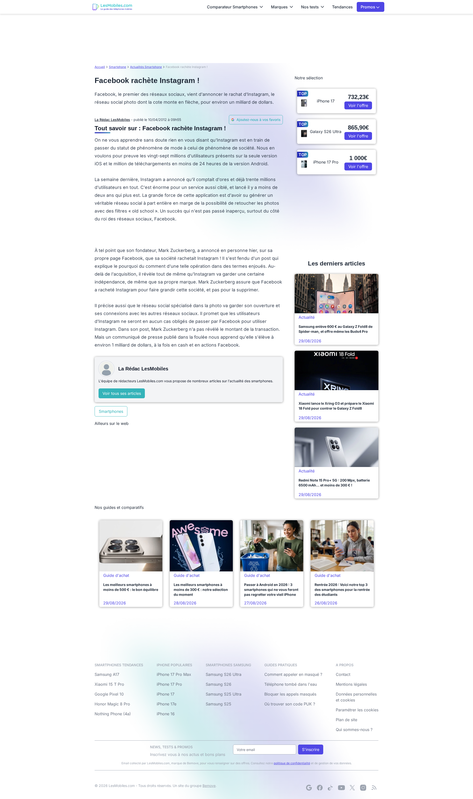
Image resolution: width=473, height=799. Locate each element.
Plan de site (346, 719)
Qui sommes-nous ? (354, 729)
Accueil (100, 67)
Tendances (342, 6)
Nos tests (310, 6)
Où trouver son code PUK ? (289, 703)
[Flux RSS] (374, 787)
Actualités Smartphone (146, 67)
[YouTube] (341, 787)
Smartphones (111, 411)
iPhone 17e (166, 703)
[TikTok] (330, 787)
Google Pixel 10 (109, 694)
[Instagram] (363, 787)
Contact (343, 674)
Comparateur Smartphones (232, 6)
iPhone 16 (166, 713)
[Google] (308, 787)
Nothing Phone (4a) (113, 713)
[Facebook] (319, 787)
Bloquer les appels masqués (290, 694)
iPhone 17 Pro (169, 684)
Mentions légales (351, 684)
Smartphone (117, 67)
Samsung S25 (218, 703)
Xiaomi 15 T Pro (109, 684)
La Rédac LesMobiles (112, 119)
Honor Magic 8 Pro (112, 703)
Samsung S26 (218, 684)
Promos (368, 6)
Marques (279, 6)
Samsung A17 (107, 674)
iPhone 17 (165, 694)
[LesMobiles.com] (112, 6)
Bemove (209, 785)
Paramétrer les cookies (357, 709)
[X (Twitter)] (352, 787)
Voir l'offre (358, 105)
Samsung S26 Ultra (223, 674)
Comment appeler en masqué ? (293, 674)
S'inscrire (310, 749)
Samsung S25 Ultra (223, 694)
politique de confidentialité (292, 763)
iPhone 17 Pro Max (174, 674)
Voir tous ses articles (121, 393)
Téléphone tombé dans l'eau (290, 684)
